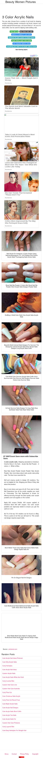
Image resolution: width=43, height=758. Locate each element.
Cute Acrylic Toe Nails (9, 715)
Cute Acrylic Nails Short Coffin (11, 711)
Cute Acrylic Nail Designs (10, 708)
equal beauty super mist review (21, 40)
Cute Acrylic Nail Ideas (9, 670)
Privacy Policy (24, 754)
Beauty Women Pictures (20, 2)
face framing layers (21, 49)
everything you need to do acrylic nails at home (21, 46)
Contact (14, 754)
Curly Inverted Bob (8, 681)
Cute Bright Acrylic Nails (10, 704)
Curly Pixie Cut (7, 692)
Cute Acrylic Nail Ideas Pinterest (12, 658)
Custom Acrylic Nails (8, 673)
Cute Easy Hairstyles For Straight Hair (14, 730)
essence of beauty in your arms (21, 34)
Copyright (35, 754)
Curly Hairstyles (7, 666)
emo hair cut (14, 31)
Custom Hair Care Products (11, 723)
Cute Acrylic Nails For (9, 719)
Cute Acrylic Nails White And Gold (13, 677)
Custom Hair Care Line (9, 685)
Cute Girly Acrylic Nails (9, 662)
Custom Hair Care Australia (11, 689)
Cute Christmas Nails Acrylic (11, 696)
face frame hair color (26, 31)
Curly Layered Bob (8, 727)
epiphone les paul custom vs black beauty (21, 37)
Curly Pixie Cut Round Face (11, 700)
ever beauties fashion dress (21, 43)
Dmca (6, 754)
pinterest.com (13, 649)
